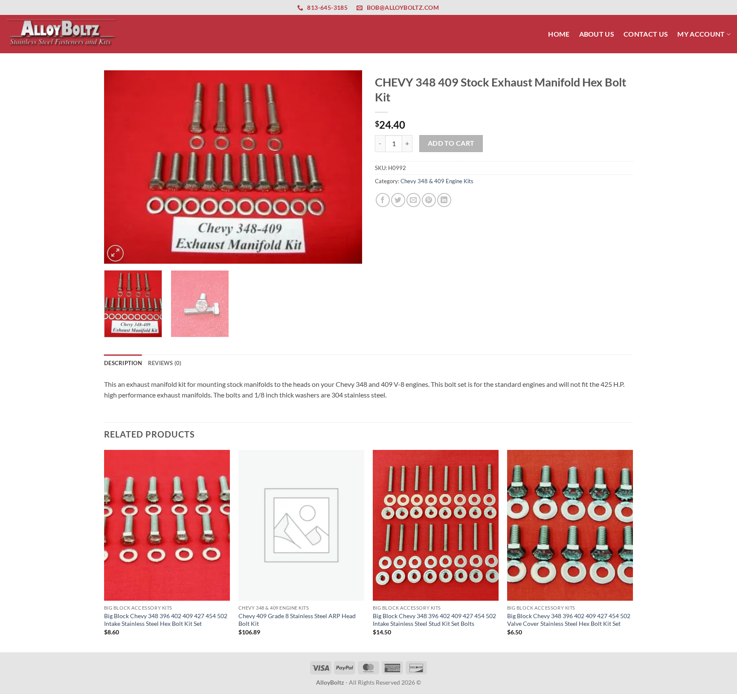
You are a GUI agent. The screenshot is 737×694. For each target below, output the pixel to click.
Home (558, 34)
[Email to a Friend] (413, 200)
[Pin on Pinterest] (429, 200)
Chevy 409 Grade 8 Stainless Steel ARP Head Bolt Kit (297, 620)
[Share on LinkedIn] (444, 200)
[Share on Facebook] (383, 200)
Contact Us (646, 34)
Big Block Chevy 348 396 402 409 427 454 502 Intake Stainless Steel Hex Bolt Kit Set (165, 620)
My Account (701, 34)
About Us (597, 34)
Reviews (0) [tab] (165, 363)
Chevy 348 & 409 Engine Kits (436, 181)
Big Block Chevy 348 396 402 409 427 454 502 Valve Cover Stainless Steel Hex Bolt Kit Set (568, 620)
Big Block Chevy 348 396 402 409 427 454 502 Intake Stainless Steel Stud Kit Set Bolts (434, 620)
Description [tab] (123, 363)
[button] (115, 253)
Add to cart (451, 143)
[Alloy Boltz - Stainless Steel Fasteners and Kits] (61, 34)
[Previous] (120, 167)
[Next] (346, 167)
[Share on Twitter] (398, 200)
